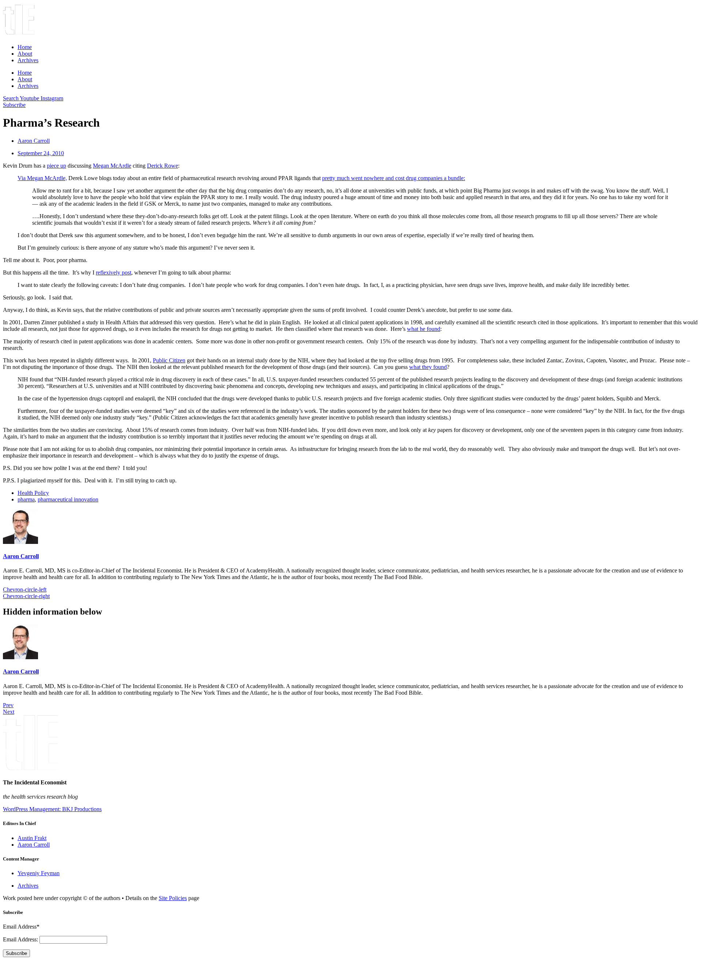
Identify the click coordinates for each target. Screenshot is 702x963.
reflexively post (113, 272)
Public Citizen (169, 360)
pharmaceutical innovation (68, 499)
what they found (428, 367)
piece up (56, 166)
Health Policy (33, 493)
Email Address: (21, 939)
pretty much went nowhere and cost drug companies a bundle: (393, 178)
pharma (26, 499)
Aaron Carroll (21, 556)
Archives (28, 60)
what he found (423, 329)
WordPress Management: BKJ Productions (52, 809)
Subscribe (16, 953)
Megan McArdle (112, 166)
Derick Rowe (162, 166)
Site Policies (173, 898)
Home (25, 47)
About (25, 54)
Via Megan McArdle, (42, 178)
